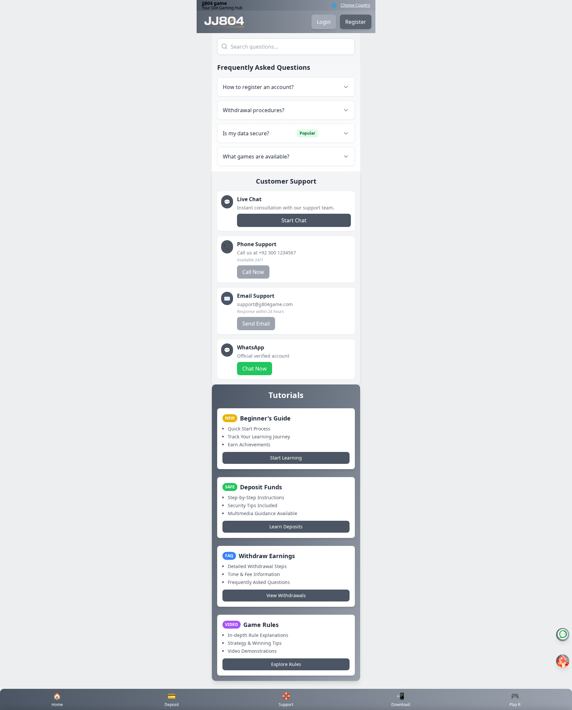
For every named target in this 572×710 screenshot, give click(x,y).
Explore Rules (286, 664)
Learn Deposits (286, 526)
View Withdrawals (286, 595)
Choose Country (355, 5)
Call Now (253, 272)
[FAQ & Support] (562, 634)
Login (324, 21)
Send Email (256, 323)
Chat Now (254, 368)
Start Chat (294, 220)
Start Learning (286, 458)
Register (355, 21)
